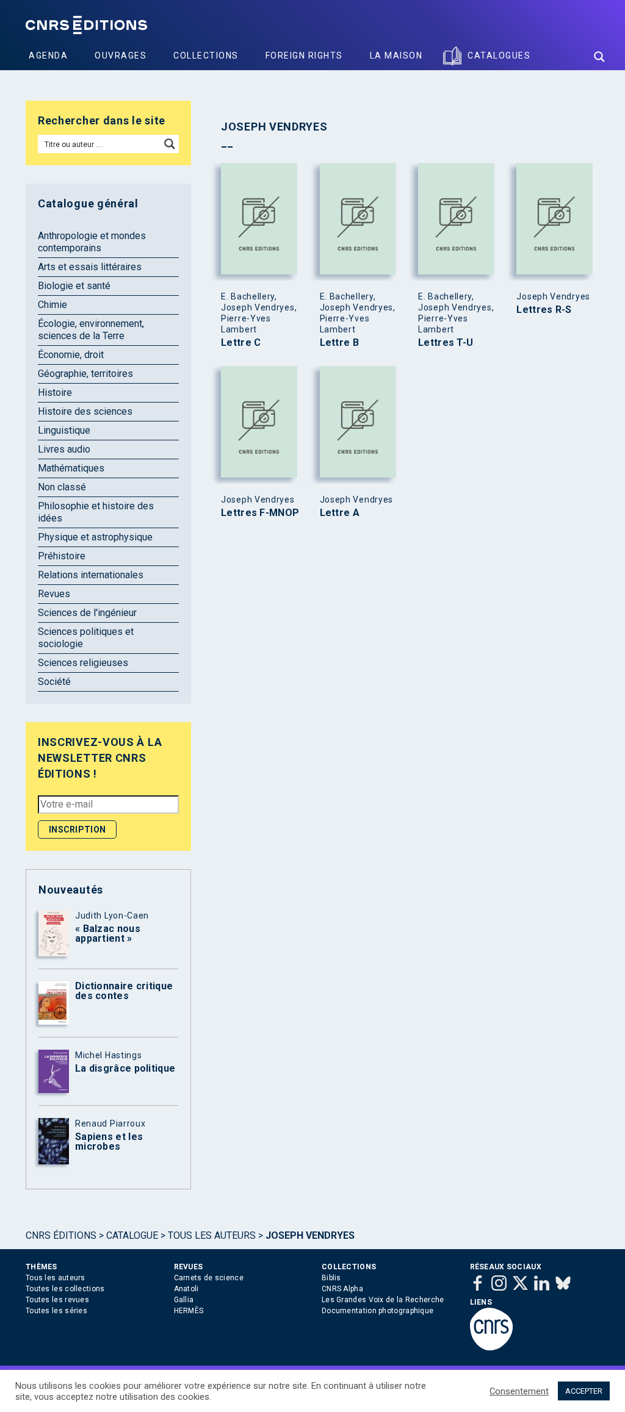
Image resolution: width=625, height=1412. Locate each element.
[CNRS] (491, 1348)
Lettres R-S (543, 310)
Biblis (331, 1278)
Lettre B (339, 343)
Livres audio (64, 449)
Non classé (62, 487)
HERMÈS (189, 1310)
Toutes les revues (57, 1300)
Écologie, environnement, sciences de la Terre (91, 330)
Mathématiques (71, 468)
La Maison (396, 55)
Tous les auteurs (212, 1235)
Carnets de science (209, 1278)
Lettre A (339, 513)
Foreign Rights (304, 55)
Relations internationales (90, 575)
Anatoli (186, 1289)
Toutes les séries (56, 1310)
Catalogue (132, 1235)
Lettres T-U (445, 343)
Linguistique (64, 430)
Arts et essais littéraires (90, 267)
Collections (206, 55)
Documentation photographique (377, 1310)
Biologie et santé (74, 286)
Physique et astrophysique (95, 537)
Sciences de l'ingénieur (87, 612)
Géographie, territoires (85, 373)
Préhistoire (61, 556)
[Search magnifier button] (599, 57)
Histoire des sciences (85, 411)
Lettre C (241, 343)
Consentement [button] (519, 1391)
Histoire (55, 392)
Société (54, 681)
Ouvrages (120, 55)
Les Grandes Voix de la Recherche (383, 1300)
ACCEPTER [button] (583, 1391)
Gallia (184, 1300)
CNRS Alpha (342, 1289)
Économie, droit (71, 354)
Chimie (52, 304)
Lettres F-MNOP (260, 513)
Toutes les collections (65, 1289)
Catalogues (499, 55)
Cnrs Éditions (61, 1235)
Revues (54, 594)
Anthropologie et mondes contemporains (92, 242)
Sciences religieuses (83, 662)
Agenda (48, 55)
